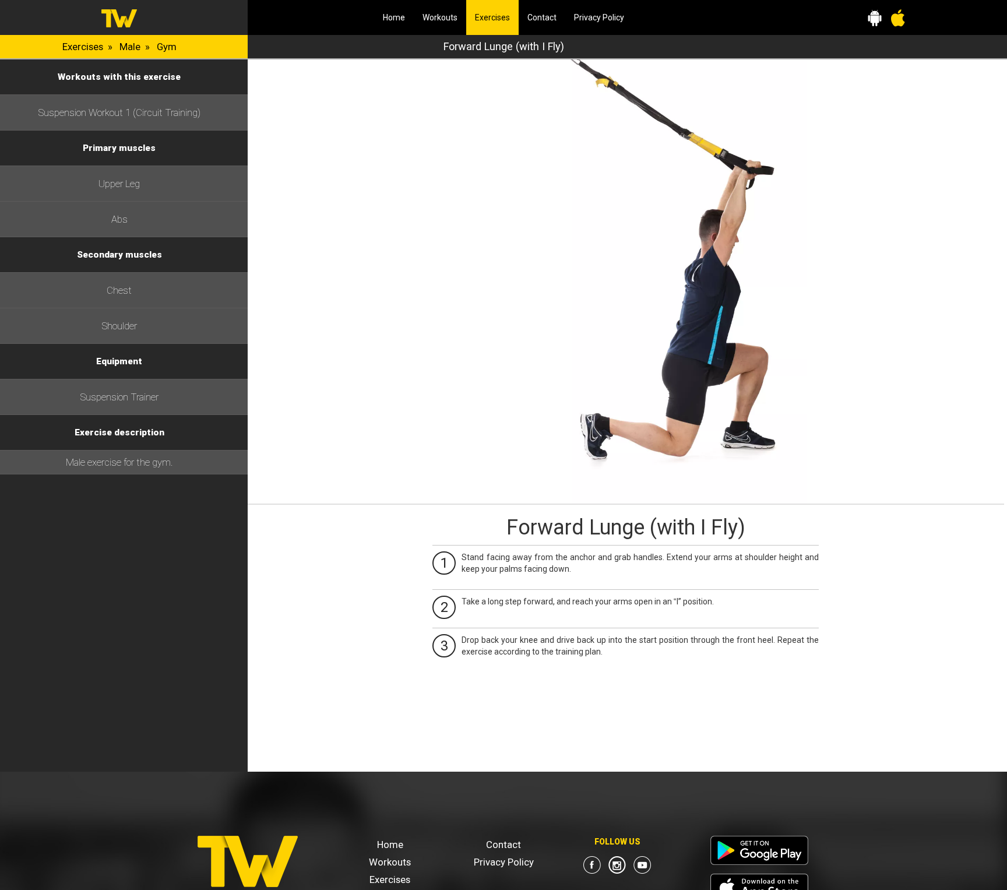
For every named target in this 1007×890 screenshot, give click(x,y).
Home (394, 17)
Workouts (439, 17)
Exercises (497, 17)
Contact (542, 17)
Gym (167, 46)
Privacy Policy (599, 17)
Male (129, 46)
